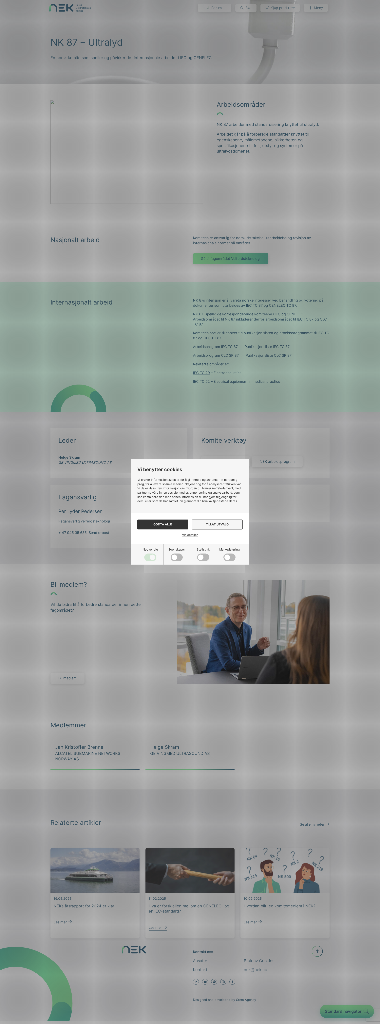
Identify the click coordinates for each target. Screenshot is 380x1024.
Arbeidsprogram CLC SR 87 (216, 355)
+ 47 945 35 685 (72, 533)
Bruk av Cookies (259, 960)
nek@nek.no (255, 969)
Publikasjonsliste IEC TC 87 (267, 347)
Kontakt (200, 969)
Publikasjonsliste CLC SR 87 (269, 355)
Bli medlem (67, 678)
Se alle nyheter (312, 811)
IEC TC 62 (201, 381)
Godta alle (162, 524)
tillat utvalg (217, 524)
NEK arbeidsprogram (277, 461)
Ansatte (200, 960)
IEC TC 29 (201, 373)
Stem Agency (246, 1000)
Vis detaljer (190, 535)
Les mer (60, 895)
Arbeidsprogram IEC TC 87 (215, 347)
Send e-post (99, 533)
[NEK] (70, 10)
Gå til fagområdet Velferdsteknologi (230, 258)
